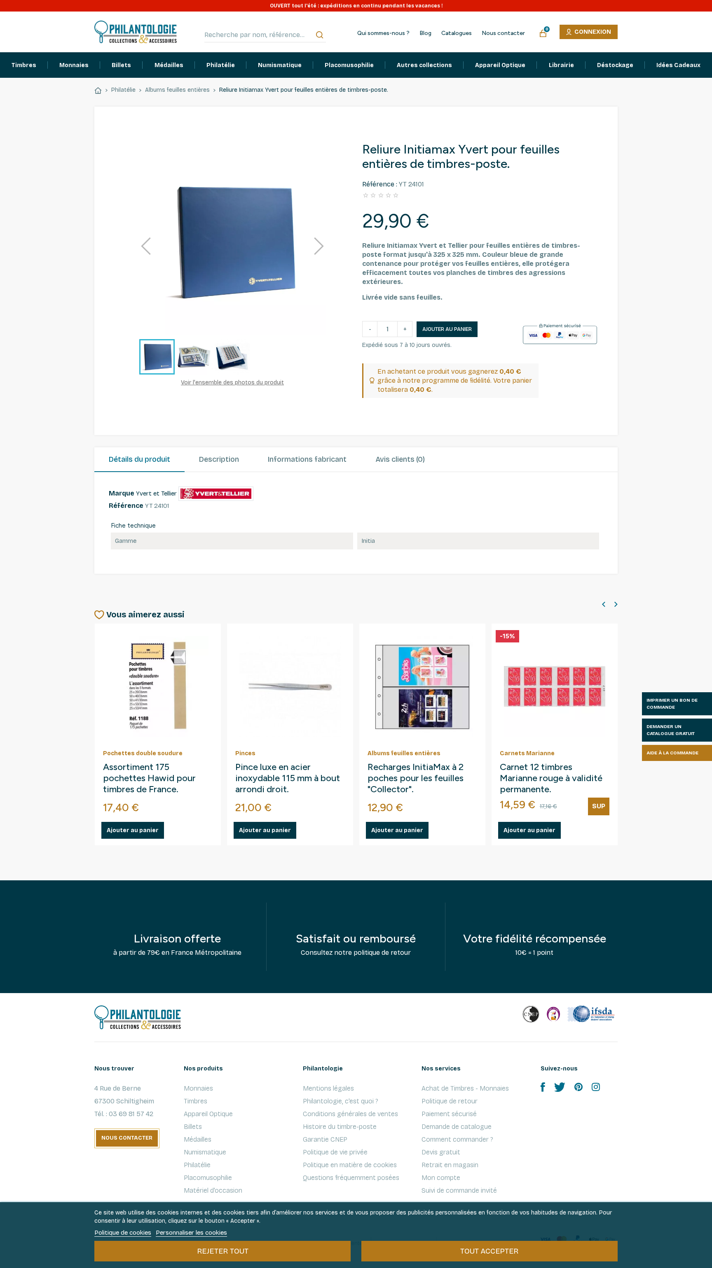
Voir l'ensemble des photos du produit (232, 382)
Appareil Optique (208, 1114)
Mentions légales (328, 1088)
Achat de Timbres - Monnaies (465, 1088)
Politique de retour (450, 1101)
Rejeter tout (222, 1251)
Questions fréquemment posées (351, 1178)
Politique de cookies (122, 1232)
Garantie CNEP (325, 1139)
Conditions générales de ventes (350, 1114)
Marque (121, 493)
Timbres (195, 1101)
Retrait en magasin (450, 1165)
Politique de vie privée (335, 1152)
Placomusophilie (208, 1178)
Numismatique (205, 1152)
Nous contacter (503, 33)
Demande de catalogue (457, 1127)
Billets (193, 1127)
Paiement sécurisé (449, 1114)
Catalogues (456, 33)
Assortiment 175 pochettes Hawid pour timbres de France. (149, 778)
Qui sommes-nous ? (383, 33)
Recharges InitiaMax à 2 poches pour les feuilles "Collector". (416, 778)
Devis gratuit (441, 1152)
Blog (425, 33)
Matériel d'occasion (213, 1190)
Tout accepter (489, 1251)
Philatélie (197, 1165)
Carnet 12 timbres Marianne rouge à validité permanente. (551, 778)
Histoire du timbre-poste (340, 1127)
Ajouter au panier (447, 329)
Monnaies (198, 1088)
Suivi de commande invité (459, 1190)
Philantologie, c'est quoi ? (340, 1101)
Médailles (197, 1139)
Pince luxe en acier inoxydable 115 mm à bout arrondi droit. (287, 778)
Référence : (379, 184)
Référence (126, 506)
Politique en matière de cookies (350, 1165)
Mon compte (441, 1178)
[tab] (139, 459)
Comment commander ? (457, 1139)
